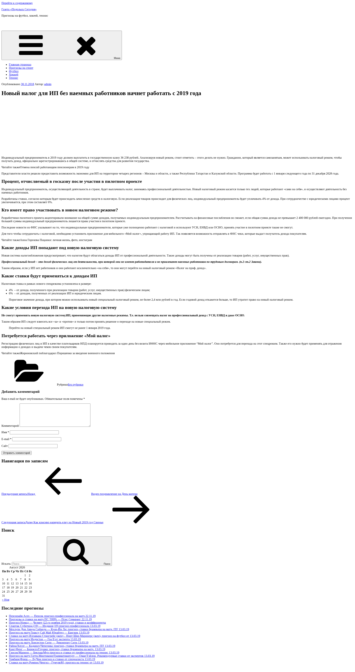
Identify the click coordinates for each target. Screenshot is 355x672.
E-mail (6, 439)
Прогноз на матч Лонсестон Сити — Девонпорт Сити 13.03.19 (48, 642)
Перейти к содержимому (17, 3)
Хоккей (13, 74)
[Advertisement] (32, 126)
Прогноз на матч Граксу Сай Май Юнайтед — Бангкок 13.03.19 (49, 632)
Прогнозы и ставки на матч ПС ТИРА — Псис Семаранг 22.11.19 (50, 619)
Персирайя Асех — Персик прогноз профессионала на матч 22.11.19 (52, 616)
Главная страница (20, 64)
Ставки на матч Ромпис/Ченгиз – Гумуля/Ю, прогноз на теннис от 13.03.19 (56, 662)
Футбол (13, 71)
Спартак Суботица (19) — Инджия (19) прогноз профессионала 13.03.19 (54, 625)
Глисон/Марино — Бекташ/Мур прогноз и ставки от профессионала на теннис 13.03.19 (64, 652)
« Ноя (5, 599)
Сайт (4, 445)
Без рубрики (75, 384)
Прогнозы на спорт (21, 67)
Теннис (13, 77)
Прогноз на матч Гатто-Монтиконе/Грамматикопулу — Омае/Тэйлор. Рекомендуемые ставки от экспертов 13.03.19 (82, 655)
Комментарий (10, 425)
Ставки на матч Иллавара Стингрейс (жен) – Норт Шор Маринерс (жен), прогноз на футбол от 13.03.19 (74, 635)
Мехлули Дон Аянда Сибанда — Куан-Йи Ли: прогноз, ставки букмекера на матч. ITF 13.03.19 (69, 629)
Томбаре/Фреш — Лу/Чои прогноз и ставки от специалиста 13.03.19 (52, 659)
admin (47, 84)
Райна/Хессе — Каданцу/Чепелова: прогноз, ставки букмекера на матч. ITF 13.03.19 (62, 645)
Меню (117, 58)
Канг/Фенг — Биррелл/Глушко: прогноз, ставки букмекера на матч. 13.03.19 (57, 649)
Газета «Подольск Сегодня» (19, 9)
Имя (5, 432)
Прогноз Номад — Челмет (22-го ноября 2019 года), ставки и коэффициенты (57, 622)
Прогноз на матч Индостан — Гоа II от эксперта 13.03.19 (45, 639)
